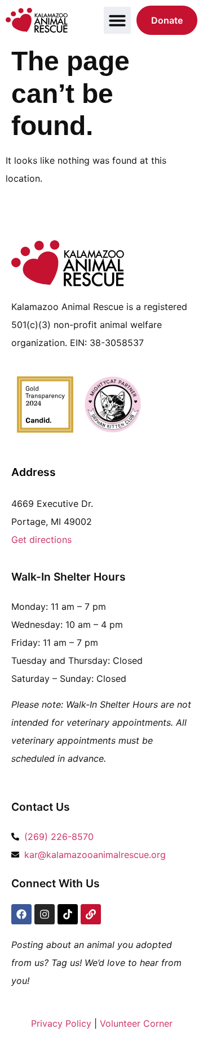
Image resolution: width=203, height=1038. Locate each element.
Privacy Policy (61, 1023)
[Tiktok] (68, 914)
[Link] (91, 914)
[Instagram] (44, 914)
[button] (117, 20)
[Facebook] (21, 914)
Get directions (41, 539)
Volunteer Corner (136, 1023)
